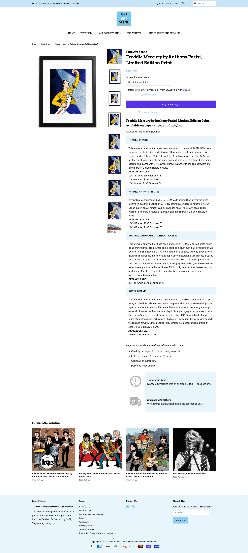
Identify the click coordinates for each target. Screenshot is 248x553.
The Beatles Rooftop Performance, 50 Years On (52, 506)
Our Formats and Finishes (164, 33)
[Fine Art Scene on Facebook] (127, 507)
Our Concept (85, 510)
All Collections (109, 33)
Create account (171, 3)
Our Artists (134, 33)
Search (82, 507)
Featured (86, 33)
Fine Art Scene (114, 542)
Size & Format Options (137, 77)
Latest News (38, 501)
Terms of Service (86, 530)
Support (82, 518)
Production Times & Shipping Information (97, 533)
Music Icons (45, 44)
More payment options (148, 112)
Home (71, 33)
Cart (188, 3)
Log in (157, 3)
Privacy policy (85, 526)
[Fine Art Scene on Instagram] (133, 507)
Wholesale (84, 522)
